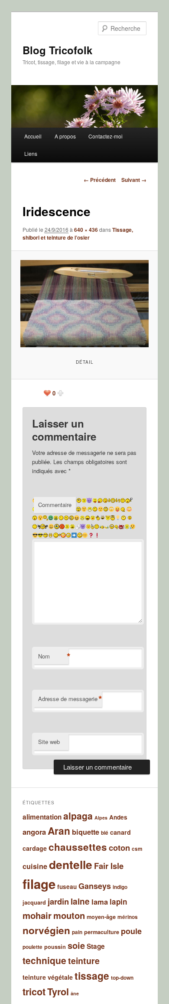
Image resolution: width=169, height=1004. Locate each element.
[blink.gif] (68, 535)
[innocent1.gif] (112, 517)
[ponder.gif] (123, 509)
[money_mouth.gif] (55, 517)
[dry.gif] (96, 526)
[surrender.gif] (129, 500)
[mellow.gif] (61, 517)
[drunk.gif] (104, 526)
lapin (118, 901)
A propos (65, 136)
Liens (30, 153)
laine (80, 901)
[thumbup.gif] (113, 500)
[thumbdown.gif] (121, 500)
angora (34, 831)
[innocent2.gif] (107, 517)
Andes (118, 817)
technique (44, 960)
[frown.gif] (67, 526)
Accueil (33, 136)
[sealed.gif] (89, 509)
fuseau (67, 886)
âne (75, 993)
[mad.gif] (66, 517)
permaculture (101, 932)
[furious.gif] (62, 526)
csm (137, 849)
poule (131, 931)
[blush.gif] (63, 535)
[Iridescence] (84, 303)
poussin (55, 947)
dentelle (70, 864)
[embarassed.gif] (88, 526)
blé (104, 832)
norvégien (46, 930)
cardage (35, 848)
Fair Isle (109, 866)
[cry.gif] (127, 526)
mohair (37, 915)
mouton (69, 915)
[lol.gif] (71, 517)
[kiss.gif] (92, 517)
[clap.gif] (50, 535)
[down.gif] (111, 526)
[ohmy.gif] (34, 517)
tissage (92, 975)
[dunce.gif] (92, 526)
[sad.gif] (95, 509)
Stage (96, 946)
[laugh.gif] (87, 517)
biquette (85, 832)
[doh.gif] (116, 526)
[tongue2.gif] (100, 500)
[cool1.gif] (45, 535)
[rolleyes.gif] (105, 509)
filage (39, 884)
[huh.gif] (123, 517)
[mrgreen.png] (50, 517)
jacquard (34, 902)
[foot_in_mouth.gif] (72, 526)
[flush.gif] (77, 526)
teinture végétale (48, 977)
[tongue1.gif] (105, 500)
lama (99, 901)
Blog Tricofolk (57, 50)
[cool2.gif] (40, 535)
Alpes (100, 817)
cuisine (35, 866)
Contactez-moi (105, 136)
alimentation (42, 817)
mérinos (127, 917)
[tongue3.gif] (95, 500)
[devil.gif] (121, 526)
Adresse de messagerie (70, 699)
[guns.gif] (42, 526)
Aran (59, 830)
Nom (53, 656)
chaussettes (78, 847)
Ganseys (94, 886)
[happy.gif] (34, 526)
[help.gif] (129, 517)
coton (119, 847)
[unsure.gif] (78, 500)
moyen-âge (101, 917)
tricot (34, 991)
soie (76, 945)
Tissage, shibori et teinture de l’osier (78, 233)
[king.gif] (97, 517)
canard (120, 832)
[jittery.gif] (102, 517)
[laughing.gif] (82, 517)
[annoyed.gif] (79, 535)
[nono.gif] (45, 517)
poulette (32, 947)
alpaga (78, 815)
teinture (84, 961)
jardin (58, 901)
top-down (122, 977)
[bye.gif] (57, 535)
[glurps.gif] (56, 526)
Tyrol (58, 991)
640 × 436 (86, 230)
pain (77, 932)
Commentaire (55, 504)
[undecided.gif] (84, 500)
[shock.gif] (78, 509)
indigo (120, 887)
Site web (49, 741)
